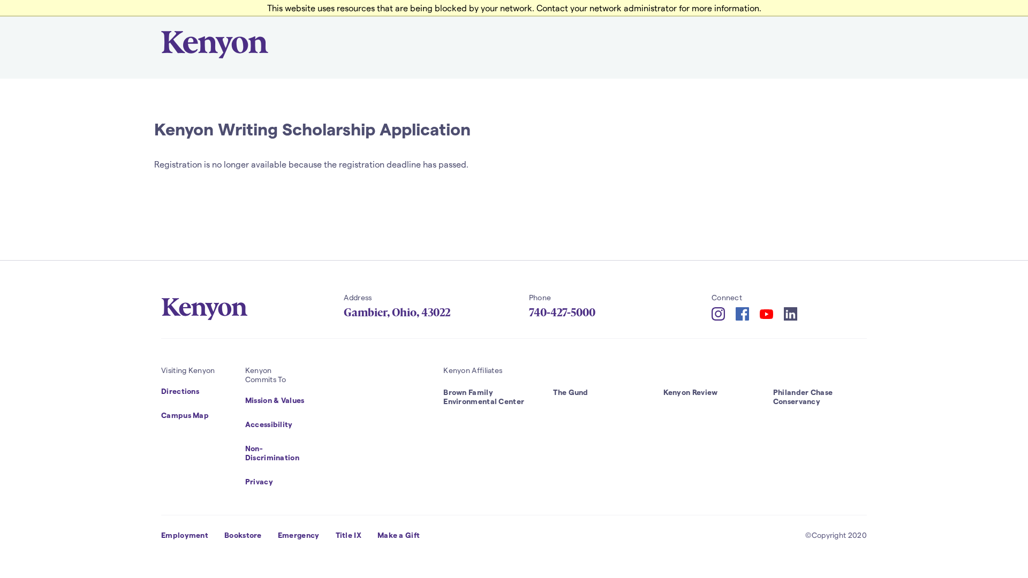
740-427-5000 (562, 312)
